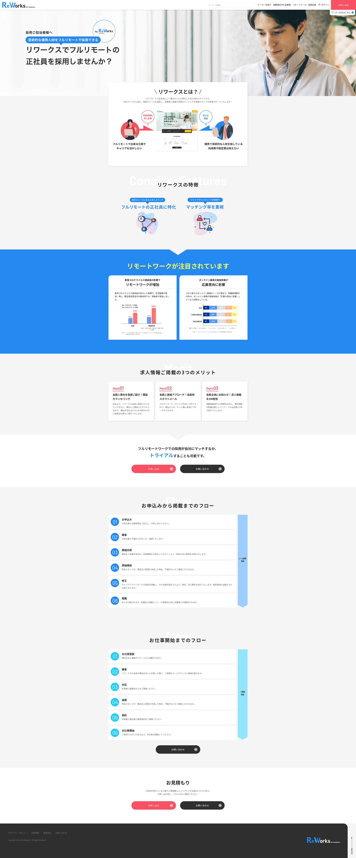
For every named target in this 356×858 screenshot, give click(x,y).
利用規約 (35, 832)
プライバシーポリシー (17, 832)
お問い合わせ (202, 469)
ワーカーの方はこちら (341, 12)
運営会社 (47, 832)
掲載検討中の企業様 (282, 4)
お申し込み (343, 4)
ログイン (325, 4)
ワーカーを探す (264, 4)
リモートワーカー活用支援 (304, 4)
